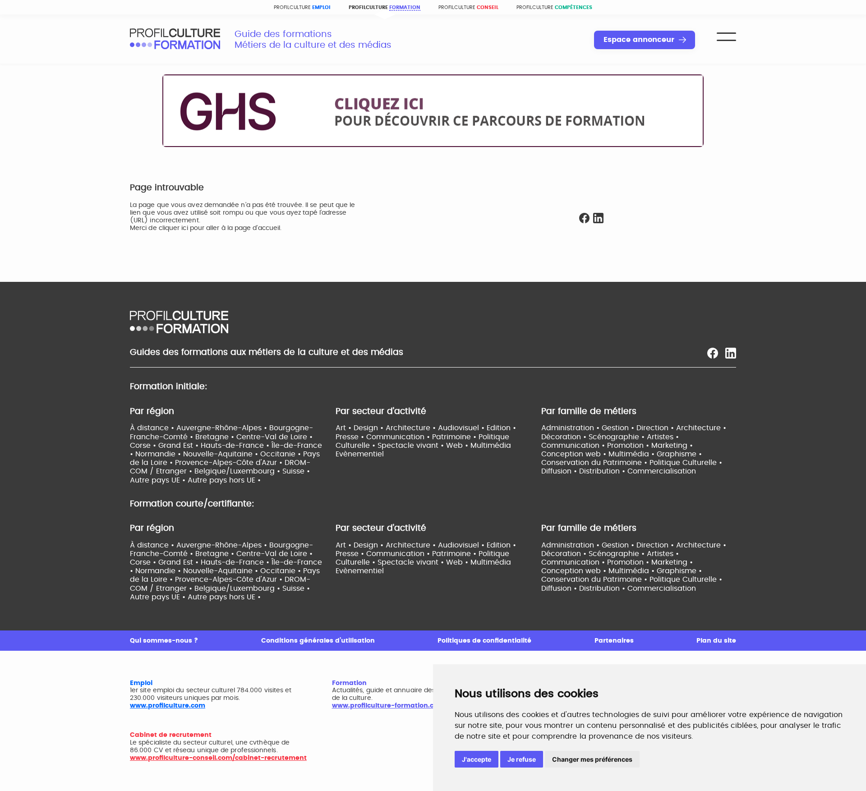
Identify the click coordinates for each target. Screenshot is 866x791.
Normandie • (159, 454)
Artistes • (663, 437)
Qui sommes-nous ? (164, 641)
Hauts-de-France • (236, 445)
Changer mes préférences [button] (592, 759)
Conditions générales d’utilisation (318, 641)
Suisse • (296, 471)
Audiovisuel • (462, 428)
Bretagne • (215, 437)
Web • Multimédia (478, 445)
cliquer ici (173, 228)
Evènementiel (360, 454)
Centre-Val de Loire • (274, 437)
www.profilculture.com (167, 706)
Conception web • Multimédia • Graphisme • (621, 454)
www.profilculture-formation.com (388, 706)
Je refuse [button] (521, 759)
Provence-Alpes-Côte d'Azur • (230, 462)
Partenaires (614, 641)
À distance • (153, 428)
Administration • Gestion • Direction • (608, 428)
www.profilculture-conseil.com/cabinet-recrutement (218, 758)
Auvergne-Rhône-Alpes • (222, 428)
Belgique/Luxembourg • (238, 471)
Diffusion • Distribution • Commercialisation (618, 471)
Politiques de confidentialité (484, 641)
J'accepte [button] (476, 759)
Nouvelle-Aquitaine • (221, 454)
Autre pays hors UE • (224, 480)
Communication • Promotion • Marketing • (617, 445)
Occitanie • (281, 454)
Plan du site (716, 641)
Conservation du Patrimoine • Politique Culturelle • (631, 462)
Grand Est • (179, 445)
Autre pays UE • (159, 480)
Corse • (144, 445)
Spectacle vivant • (412, 445)
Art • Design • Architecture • (387, 428)
